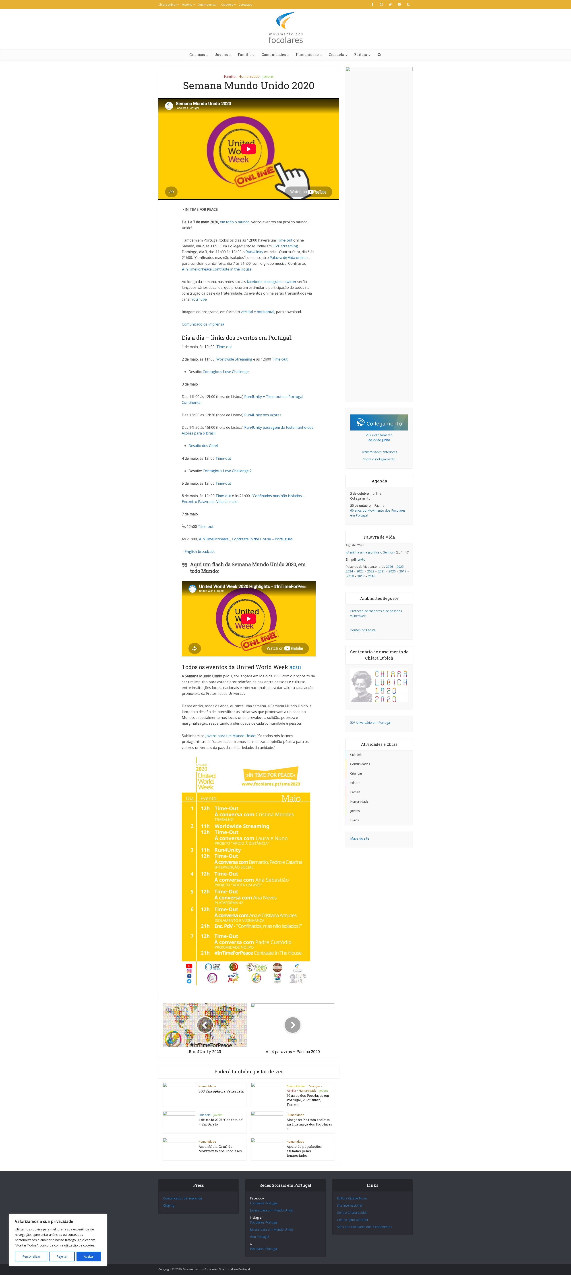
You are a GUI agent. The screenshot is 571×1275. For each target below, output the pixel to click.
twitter (290, 281)
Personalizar (31, 1256)
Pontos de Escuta (363, 630)
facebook (255, 281)
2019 (402, 571)
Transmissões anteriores (379, 452)
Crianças (197, 54)
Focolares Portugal (263, 1203)
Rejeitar (62, 1256)
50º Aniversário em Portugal (370, 722)
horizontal (265, 311)
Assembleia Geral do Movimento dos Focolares (220, 1148)
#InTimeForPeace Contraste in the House (217, 269)
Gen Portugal (259, 1236)
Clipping (168, 1205)
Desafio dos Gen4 (203, 445)
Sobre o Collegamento (379, 459)
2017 (360, 576)
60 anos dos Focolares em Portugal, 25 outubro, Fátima (308, 1100)
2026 (389, 566)
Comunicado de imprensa (203, 324)
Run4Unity (254, 251)
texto (361, 559)
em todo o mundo (235, 221)
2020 (392, 571)
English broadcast (200, 551)
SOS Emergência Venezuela (221, 1091)
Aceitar (89, 1256)
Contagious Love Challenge (226, 371)
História (187, 4)
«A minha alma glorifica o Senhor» (370, 552)
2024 (349, 571)
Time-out (284, 240)
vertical (247, 311)
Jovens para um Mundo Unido (230, 735)
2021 (381, 571)
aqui (295, 667)
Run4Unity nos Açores (262, 414)
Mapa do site (359, 838)
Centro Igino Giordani (352, 1220)
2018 (350, 576)
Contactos (245, 4)
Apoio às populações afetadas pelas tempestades (304, 1151)
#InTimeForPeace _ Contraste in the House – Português (246, 539)
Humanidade (307, 54)
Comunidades (274, 54)
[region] (58, 1240)
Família (245, 54)
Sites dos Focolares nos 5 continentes (364, 1227)
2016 (371, 576)
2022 (370, 571)
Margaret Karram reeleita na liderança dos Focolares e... (309, 1124)
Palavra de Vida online (287, 257)
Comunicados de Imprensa (182, 1198)
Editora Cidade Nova (352, 1198)
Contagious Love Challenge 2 (227, 470)
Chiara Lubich (167, 4)
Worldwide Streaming (234, 359)
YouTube (199, 299)
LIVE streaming (285, 246)
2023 (360, 571)
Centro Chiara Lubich (352, 1212)
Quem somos (207, 4)
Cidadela (227, 4)
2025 (400, 566)
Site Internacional (349, 1205)
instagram (272, 281)
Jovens (221, 54)
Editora (360, 54)
